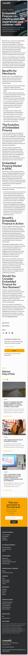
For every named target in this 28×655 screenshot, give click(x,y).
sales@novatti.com (12, 316)
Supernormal (9, 647)
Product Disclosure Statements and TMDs (11, 629)
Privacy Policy (7, 355)
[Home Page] (6, 3)
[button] (25, 3)
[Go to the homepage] (6, 640)
